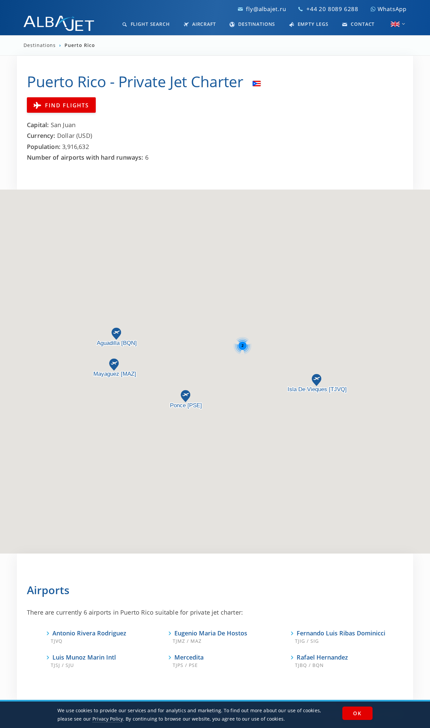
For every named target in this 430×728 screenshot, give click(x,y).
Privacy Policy (107, 719)
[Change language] (395, 24)
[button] (316, 380)
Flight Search (149, 24)
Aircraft (203, 24)
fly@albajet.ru (266, 9)
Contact (362, 24)
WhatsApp (391, 9)
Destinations (255, 24)
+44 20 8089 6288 (332, 9)
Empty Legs (312, 24)
